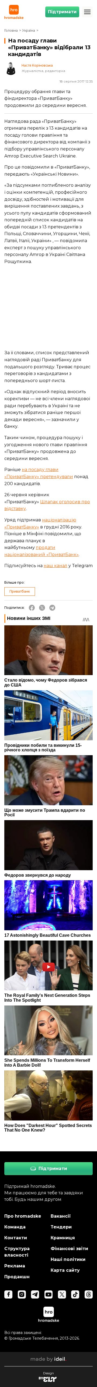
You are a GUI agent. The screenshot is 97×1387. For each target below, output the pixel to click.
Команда (15, 1227)
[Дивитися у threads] (89, 1294)
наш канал (55, 565)
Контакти (15, 1237)
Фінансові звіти (69, 1248)
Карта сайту (65, 1270)
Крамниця (63, 1237)
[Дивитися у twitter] (62, 1294)
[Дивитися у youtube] (48, 1294)
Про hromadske (22, 1216)
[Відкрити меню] (87, 11)
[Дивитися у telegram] (35, 1294)
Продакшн (17, 1276)
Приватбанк (19, 591)
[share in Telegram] (52, 608)
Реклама (14, 1265)
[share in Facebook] (32, 608)
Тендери (61, 1227)
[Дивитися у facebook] (8, 1294)
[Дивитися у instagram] (22, 1294)
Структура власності (17, 1252)
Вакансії (61, 1216)
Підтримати (62, 11)
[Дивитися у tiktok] (75, 1294)
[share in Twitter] (42, 608)
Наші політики (68, 1259)
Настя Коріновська (37, 65)
